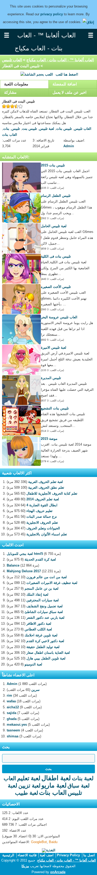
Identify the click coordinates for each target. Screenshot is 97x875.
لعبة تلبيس (46, 129)
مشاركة (10, 92)
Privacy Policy (68, 855)
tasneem (13, 730)
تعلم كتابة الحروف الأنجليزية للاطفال (51, 493)
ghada (12, 719)
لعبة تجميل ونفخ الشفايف (44, 606)
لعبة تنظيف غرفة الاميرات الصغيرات (51, 583)
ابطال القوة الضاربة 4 (41, 505)
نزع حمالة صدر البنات (41, 517)
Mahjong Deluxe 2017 (24, 571)
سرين (35, 690)
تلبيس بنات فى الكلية (56, 256)
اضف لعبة (47, 855)
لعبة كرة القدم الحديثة (40, 559)
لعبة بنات (83, 778)
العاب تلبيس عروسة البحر (59, 317)
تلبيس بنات (64, 129)
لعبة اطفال (56, 778)
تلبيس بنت (29, 129)
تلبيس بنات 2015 (53, 165)
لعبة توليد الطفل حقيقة (42, 647)
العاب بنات (9, 135)
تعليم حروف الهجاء (39, 511)
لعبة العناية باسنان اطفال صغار (48, 653)
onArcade (57, 872)
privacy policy (51, 14)
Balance (13, 565)
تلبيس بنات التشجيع (55, 408)
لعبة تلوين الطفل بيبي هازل (45, 658)
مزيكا (25, 866)
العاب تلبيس (12, 60)
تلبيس (15, 129)
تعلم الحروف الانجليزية (42, 522)
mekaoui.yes (17, 724)
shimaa (12, 736)
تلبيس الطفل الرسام (56, 196)
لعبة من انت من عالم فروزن (46, 577)
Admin (68, 146)
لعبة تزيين (29, 786)
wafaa (11, 701)
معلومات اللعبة (16, 84)
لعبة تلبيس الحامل (53, 226)
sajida (11, 713)
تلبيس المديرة (51, 378)
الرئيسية (8, 855)
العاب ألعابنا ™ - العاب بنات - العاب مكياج (60, 60)
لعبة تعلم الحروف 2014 (42, 499)
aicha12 (13, 707)
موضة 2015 (49, 439)
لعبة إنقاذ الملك (37, 594)
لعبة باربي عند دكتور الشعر (45, 618)
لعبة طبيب (26, 793)
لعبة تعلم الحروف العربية (45, 482)
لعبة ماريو (53, 785)
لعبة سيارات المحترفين (42, 600)
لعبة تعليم (28, 778)
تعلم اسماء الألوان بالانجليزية (46, 534)
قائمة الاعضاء (27, 855)
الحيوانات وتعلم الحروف (43, 528)
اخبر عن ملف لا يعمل (69, 92)
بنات (6, 129)
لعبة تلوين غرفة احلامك (41, 635)
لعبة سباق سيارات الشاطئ (44, 612)
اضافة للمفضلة (65, 84)
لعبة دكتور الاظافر (38, 623)
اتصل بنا (89, 855)
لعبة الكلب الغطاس (38, 629)
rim (9, 695)
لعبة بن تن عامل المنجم (41, 588)
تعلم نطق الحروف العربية (46, 487)
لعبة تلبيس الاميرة (53, 347)
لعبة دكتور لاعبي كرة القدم (45, 641)
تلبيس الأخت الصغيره (56, 287)
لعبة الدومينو (33, 664)
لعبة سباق (78, 786)
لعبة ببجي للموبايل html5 (25, 554)
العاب (10, 778)
